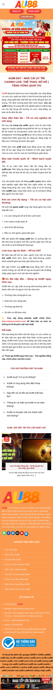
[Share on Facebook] (9, 533)
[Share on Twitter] (13, 533)
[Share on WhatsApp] (4, 533)
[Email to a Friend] (17, 533)
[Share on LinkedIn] (26, 534)
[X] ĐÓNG (46, 679)
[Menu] (3, 4)
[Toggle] (4, 377)
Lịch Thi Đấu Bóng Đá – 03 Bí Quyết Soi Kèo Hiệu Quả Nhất (26, 467)
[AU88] (26, 4)
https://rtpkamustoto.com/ (14, 321)
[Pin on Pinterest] (22, 533)
